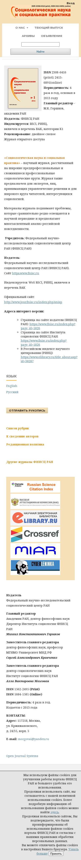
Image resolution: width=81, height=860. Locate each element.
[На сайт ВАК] (35, 508)
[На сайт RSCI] (35, 491)
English (11, 386)
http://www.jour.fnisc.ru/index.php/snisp (33, 302)
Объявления (51, 35)
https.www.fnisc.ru (25, 273)
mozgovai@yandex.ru (33, 739)
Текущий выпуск (48, 27)
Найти (40, 51)
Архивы (28, 35)
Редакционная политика (25, 444)
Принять (56, 853)
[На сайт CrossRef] (35, 541)
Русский (12, 392)
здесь (54, 812)
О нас (20, 27)
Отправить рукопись (27, 410)
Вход (71, 3)
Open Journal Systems (22, 756)
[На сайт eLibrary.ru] (35, 524)
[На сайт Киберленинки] (35, 574)
